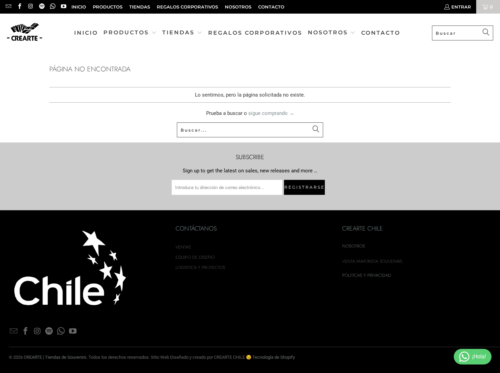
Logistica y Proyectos (200, 267)
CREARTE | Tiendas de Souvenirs (55, 357)
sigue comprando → (271, 113)
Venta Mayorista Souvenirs (372, 261)
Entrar (461, 7)
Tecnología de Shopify (273, 357)
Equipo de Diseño (195, 257)
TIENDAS (139, 7)
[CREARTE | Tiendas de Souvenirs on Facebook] (19, 7)
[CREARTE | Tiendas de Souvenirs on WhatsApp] (52, 7)
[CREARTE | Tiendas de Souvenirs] (25, 33)
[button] (130, 32)
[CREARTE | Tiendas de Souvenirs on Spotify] (41, 7)
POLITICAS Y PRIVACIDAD (366, 275)
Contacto (271, 7)
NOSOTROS (238, 7)
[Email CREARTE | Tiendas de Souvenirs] (8, 7)
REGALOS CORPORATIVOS (187, 7)
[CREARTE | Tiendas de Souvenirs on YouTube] (63, 7)
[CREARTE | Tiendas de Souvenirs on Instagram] (30, 7)
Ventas (183, 247)
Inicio (78, 7)
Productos (107, 7)
